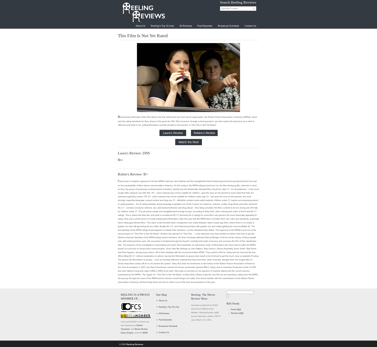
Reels (236, 309)
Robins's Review (204, 133)
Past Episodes (165, 320)
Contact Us (164, 332)
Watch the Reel (188, 142)
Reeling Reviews (143, 12)
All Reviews (164, 313)
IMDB (145, 333)
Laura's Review (173, 133)
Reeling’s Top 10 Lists (169, 307)
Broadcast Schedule (168, 326)
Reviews (237, 313)
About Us (163, 300)
